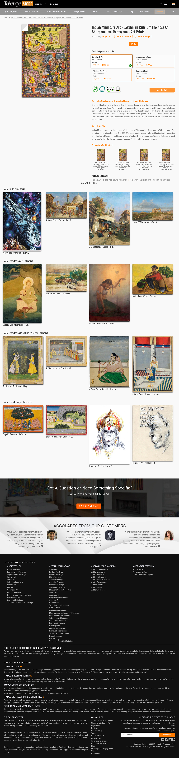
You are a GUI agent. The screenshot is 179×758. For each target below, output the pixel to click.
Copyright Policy (97, 736)
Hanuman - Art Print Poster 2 (100, 466)
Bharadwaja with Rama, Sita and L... (59, 437)
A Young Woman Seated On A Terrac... (103, 389)
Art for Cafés (96, 587)
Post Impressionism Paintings (19, 595)
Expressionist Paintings (16, 572)
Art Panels (53, 569)
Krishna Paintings (56, 572)
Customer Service (98, 743)
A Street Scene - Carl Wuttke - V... (59, 220)
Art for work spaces (99, 590)
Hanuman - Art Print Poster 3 (143, 463)
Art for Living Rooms (99, 569)
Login (36, 4)
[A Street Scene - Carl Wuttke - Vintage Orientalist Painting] (66, 205)
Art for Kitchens (97, 574)
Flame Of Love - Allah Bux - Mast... (102, 323)
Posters (96, 11)
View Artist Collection (123, 36)
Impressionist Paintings (16, 574)
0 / (162, 4)
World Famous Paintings (59, 605)
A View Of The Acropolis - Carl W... (145, 222)
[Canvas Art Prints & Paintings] (35, 685)
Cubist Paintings (13, 569)
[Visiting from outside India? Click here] (64, 648)
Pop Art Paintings (14, 592)
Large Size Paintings (114, 11)
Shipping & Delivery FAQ (100, 723)
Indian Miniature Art (15, 582)
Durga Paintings (55, 636)
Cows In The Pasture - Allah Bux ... (58, 293)
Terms (93, 733)
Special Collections (32, 11)
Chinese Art (54, 603)
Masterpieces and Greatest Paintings (64, 613)
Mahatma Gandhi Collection (60, 590)
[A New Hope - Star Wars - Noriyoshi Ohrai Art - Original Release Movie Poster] (23, 221)
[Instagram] (170, 740)
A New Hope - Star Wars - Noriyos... (16, 253)
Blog (131, 11)
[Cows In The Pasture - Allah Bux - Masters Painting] (66, 277)
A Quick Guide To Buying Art (102, 720)
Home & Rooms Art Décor (56, 11)
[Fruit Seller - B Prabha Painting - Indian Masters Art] (152, 279)
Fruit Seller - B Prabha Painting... (144, 296)
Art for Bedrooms (98, 572)
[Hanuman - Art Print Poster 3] (152, 433)
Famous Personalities (58, 631)
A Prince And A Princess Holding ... (16, 386)
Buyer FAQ (95, 725)
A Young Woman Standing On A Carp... (146, 394)
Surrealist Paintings (15, 600)
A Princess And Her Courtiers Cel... (59, 368)
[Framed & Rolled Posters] (31, 676)
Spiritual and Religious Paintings (155, 179)
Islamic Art (11, 577)
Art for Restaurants (99, 582)
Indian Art (96, 179)
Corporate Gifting (140, 572)
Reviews (94, 728)
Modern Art (11, 585)
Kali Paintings (54, 638)
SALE (172, 11)
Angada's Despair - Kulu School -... (15, 434)
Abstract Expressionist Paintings (20, 603)
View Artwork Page (143, 36)
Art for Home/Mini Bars (100, 580)
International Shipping (99, 741)
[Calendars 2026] (21, 666)
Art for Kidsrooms (98, 577)
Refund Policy (96, 731)
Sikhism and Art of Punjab (59, 633)
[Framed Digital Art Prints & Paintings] (43, 697)
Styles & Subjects (10, 11)
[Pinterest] (173, 740)
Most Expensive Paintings (59, 615)
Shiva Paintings (55, 577)
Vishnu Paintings (56, 580)
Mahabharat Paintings (58, 610)
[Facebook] (166, 740)
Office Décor (138, 569)
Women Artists (55, 608)
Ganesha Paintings (56, 582)
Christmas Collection (57, 621)
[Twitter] (162, 740)
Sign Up (43, 4)
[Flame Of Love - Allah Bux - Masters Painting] (109, 292)
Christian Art (54, 600)
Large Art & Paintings (57, 628)
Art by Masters (79, 11)
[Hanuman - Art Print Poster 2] (109, 434)
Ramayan (133, 179)
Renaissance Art (13, 597)
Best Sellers (144, 11)
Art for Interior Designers (143, 574)
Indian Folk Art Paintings (59, 618)
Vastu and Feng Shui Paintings (61, 641)
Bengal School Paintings (59, 597)
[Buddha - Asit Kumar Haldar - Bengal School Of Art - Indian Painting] (23, 293)
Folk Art (10, 587)
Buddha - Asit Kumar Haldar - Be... (16, 325)
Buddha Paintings (56, 574)
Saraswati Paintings (57, 587)
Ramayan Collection (57, 623)
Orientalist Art (12, 590)
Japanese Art (54, 595)
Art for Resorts (97, 585)
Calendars (159, 11)
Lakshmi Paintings (56, 585)
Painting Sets (54, 626)
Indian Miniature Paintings (115, 179)
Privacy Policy (96, 738)
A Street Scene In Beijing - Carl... (101, 247)
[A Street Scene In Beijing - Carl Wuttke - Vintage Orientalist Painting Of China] (109, 218)
